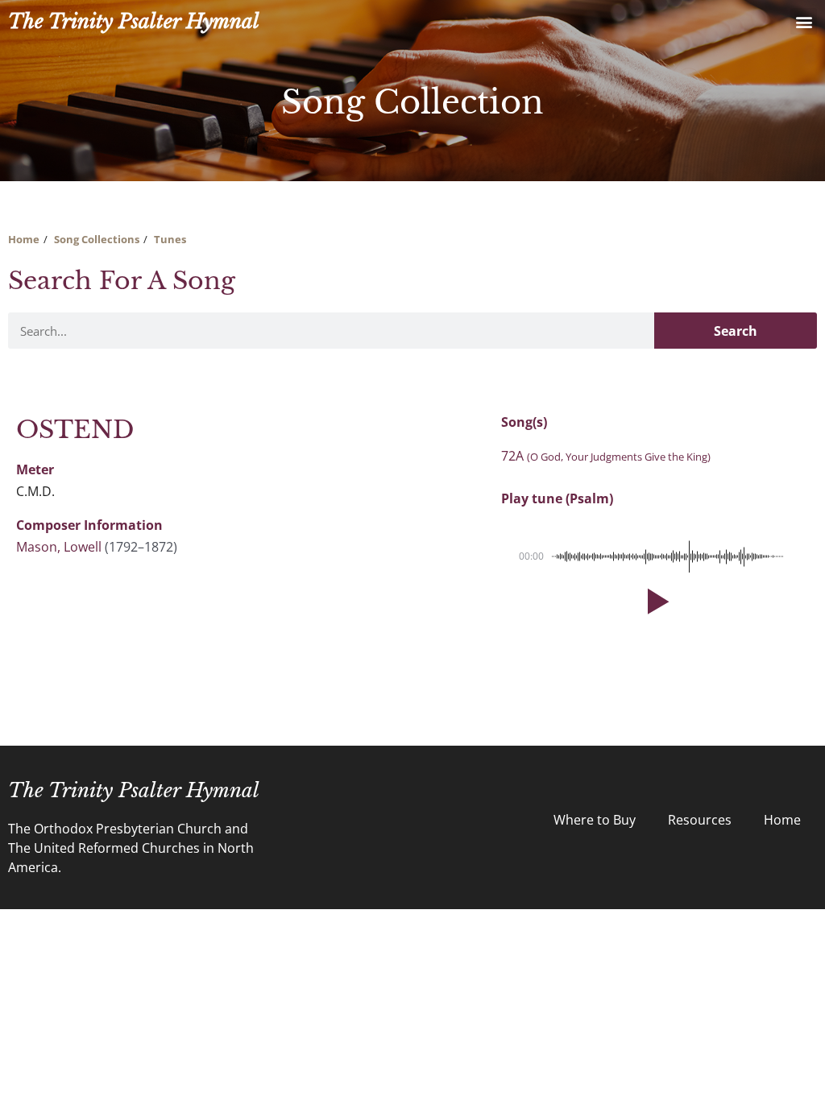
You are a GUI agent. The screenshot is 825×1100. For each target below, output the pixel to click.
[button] (803, 21)
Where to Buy (594, 820)
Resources (700, 820)
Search (735, 331)
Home (23, 239)
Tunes (170, 239)
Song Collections (96, 239)
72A (606, 456)
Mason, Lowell (59, 547)
